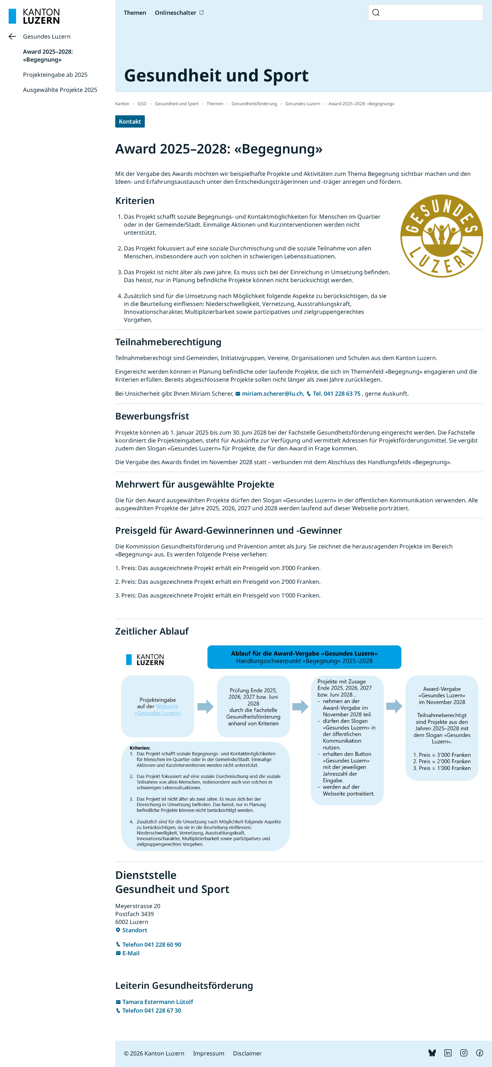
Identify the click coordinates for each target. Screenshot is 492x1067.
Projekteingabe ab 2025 (55, 75)
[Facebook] (479, 1054)
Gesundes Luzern (47, 36)
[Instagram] (464, 1054)
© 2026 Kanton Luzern (154, 1053)
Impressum (208, 1053)
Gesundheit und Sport (176, 104)
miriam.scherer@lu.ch (272, 393)
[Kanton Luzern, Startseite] (34, 16)
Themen (215, 104)
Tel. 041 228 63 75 (337, 393)
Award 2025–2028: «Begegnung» (48, 55)
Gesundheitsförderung (254, 104)
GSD (142, 104)
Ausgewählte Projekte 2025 (60, 90)
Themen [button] (135, 13)
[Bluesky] (432, 1054)
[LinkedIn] (448, 1054)
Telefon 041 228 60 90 (151, 944)
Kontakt (130, 121)
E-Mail (131, 953)
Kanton (122, 104)
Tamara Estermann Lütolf (157, 1002)
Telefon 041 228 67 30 (151, 1010)
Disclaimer (247, 1053)
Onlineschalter (175, 13)
